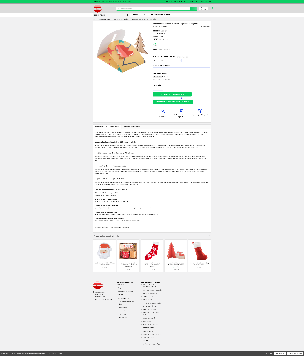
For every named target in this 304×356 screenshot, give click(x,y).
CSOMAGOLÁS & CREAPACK (151, 324)
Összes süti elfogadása (295, 353)
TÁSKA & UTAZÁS (147, 321)
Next (209, 236)
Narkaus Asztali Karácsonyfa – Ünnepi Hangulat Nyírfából (176, 264)
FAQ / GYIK (122, 314)
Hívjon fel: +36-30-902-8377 (103, 300)
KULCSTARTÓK (147, 300)
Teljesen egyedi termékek (161, 15)
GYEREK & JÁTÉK (148, 328)
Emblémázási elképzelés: (162, 65)
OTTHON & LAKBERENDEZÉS (151, 303)
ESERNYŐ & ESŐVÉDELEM (150, 306)
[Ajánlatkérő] (205, 8)
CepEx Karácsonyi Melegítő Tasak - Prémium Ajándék (104, 264)
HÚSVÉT (145, 341)
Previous (207, 236)
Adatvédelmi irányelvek (56, 353)
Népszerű (122, 311)
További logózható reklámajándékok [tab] (107, 236)
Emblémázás (123, 307)
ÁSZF (120, 304)
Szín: (161, 50)
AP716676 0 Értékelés (132, 127)
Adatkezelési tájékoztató (126, 301)
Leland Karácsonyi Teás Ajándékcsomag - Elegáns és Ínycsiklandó (128, 264)
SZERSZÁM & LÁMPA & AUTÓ (151, 334)
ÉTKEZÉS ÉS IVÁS (147, 296)
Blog (145, 15)
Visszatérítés (123, 317)
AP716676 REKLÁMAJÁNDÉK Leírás (107, 127)
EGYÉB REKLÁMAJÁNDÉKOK (151, 344)
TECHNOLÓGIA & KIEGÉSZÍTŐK (152, 290)
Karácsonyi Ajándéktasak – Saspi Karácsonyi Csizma (199, 264)
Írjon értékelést (205, 26)
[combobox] (156, 9)
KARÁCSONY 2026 (107, 227)
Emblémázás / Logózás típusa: (171, 57)
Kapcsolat (136, 15)
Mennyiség (157, 85)
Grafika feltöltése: (160, 73)
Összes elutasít (280, 353)
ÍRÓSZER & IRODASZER (149, 293)
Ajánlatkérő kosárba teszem (172, 94)
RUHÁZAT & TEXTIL (148, 331)
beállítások (269, 353)
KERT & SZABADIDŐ (148, 318)
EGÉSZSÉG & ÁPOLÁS (149, 309)
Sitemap (120, 294)
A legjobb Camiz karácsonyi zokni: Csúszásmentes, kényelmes (152, 264)
